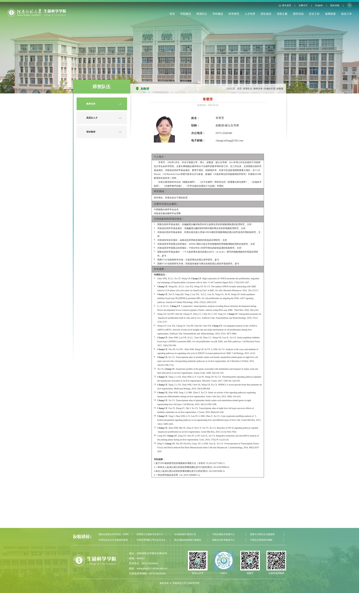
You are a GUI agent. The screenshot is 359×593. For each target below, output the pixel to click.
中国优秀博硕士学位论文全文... (151, 540)
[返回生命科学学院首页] (36, 14)
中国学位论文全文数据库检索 (113, 540)
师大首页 (286, 5)
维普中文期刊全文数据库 (262, 534)
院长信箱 (334, 5)
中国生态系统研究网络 (261, 540)
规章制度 (330, 13)
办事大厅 (303, 5)
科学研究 (234, 13)
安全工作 (314, 13)
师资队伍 (201, 13)
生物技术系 (269, 88)
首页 (172, 13)
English (319, 5)
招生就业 (266, 13)
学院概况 (185, 13)
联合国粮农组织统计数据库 (187, 540)
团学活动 (298, 13)
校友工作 (346, 13)
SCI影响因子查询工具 (185, 534)
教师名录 (258, 88)
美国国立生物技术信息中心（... (151, 534)
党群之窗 (282, 13)
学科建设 (217, 13)
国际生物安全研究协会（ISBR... (114, 534)
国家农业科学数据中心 (223, 540)
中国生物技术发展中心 (223, 534)
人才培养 (250, 13)
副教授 (280, 88)
